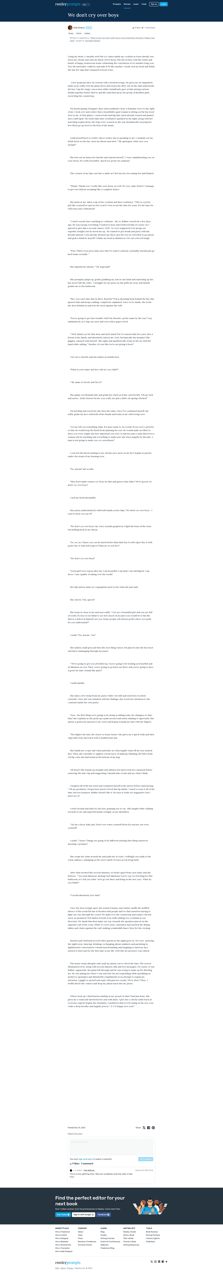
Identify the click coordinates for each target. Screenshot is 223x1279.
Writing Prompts (153, 1235)
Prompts (117, 4)
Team (80, 1235)
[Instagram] (155, 1261)
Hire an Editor (61, 1235)
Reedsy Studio (129, 1232)
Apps (84, 4)
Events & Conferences (110, 1241)
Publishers (150, 1241)
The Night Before (92, 41)
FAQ (57, 1268)
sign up (82, 1159)
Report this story (75, 1134)
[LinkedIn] (159, 1261)
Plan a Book (128, 1238)
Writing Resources (131, 1245)
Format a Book (129, 1241)
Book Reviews (152, 1232)
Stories (127, 4)
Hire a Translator (62, 1248)
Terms (63, 1268)
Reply (72, 1177)
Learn (136, 4)
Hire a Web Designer (64, 1251)
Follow (89, 28)
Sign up (154, 4)
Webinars (104, 1245)
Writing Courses (107, 1238)
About (80, 1232)
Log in (163, 4)
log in (90, 1159)
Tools (143, 4)
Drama (71, 33)
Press (80, 1238)
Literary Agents (153, 1238)
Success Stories (85, 1245)
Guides (104, 1235)
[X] (151, 1261)
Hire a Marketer (61, 1241)
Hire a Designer (62, 1238)
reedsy (67, 4)
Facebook (102, 1214)
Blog (103, 1232)
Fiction (78, 33)
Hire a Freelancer (62, 1232)
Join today (62, 1214)
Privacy (70, 1268)
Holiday (87, 33)
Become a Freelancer (87, 1241)
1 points (79, 1170)
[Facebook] (162, 1261)
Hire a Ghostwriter (63, 1245)
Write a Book (128, 1235)
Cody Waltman (89, 1170)
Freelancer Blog (107, 1248)
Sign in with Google (82, 1214)
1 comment (149, 27)
